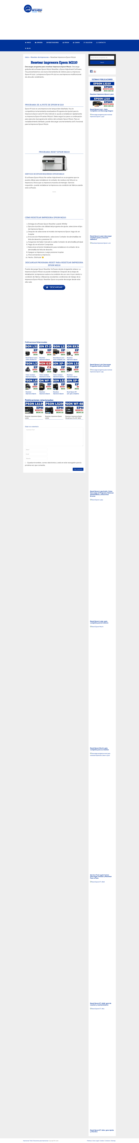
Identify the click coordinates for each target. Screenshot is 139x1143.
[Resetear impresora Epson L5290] (54, 408)
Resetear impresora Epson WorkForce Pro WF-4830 (73, 417)
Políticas (89, 1140)
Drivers (39, 42)
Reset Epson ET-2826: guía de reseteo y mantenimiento (100, 1004)
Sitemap (113, 1140)
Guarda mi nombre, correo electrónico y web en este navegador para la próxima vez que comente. (53, 464)
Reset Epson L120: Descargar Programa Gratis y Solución (100, 365)
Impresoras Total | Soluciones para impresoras (35, 1140)
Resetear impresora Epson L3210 (102, 94)
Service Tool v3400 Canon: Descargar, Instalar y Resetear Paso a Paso (101, 876)
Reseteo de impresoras (40, 57)
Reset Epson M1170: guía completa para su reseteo (99, 749)
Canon (77, 42)
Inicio (29, 42)
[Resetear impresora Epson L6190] (34, 408)
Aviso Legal (96, 1140)
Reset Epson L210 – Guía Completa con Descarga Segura (101, 110)
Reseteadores (53, 42)
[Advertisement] (69, 28)
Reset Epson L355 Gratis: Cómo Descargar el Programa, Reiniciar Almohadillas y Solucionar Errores (102, 493)
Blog (29, 48)
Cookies (102, 1140)
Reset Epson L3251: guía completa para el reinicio (99, 622)
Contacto (102, 42)
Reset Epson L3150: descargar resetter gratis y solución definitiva (101, 237)
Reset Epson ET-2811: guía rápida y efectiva (102, 1131)
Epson (66, 42)
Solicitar (88, 42)
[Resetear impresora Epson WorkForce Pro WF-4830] (74, 408)
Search (102, 62)
